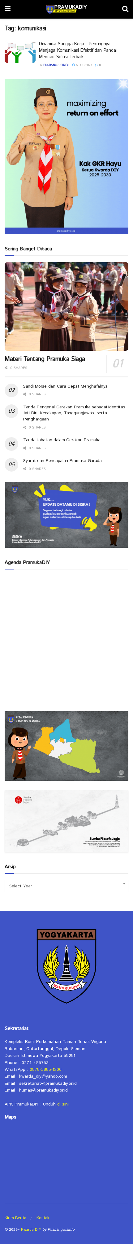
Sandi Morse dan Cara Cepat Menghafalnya (65, 386)
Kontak (42, 1218)
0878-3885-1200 (46, 1069)
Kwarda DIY (31, 1229)
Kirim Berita (15, 1218)
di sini (63, 1104)
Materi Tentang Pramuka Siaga (45, 359)
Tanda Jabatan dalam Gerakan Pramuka (62, 440)
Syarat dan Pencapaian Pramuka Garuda (62, 461)
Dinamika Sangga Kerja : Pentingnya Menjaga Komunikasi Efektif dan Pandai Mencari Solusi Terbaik (78, 50)
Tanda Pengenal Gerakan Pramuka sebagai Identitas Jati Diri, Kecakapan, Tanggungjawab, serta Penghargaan (74, 413)
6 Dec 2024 (83, 65)
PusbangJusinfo (56, 65)
